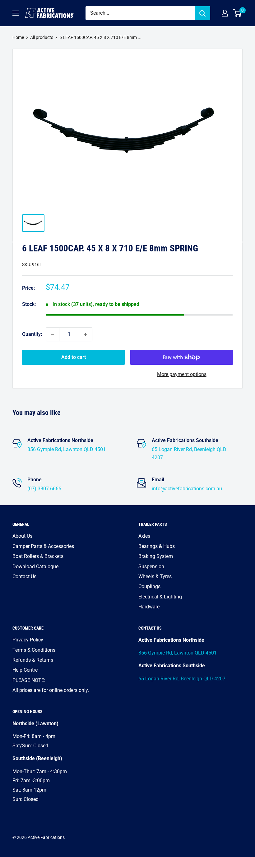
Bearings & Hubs (156, 546)
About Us (22, 536)
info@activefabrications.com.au (187, 489)
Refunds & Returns (32, 660)
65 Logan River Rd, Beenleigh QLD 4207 (181, 679)
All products (41, 37)
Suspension (151, 566)
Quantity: (32, 334)
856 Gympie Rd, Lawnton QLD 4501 (66, 449)
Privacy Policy (27, 640)
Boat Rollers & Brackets (37, 556)
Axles (144, 536)
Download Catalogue (35, 566)
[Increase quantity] (85, 334)
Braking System (155, 556)
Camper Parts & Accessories (43, 546)
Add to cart (73, 357)
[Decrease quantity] (52, 334)
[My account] (225, 13)
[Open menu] (15, 13)
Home (18, 37)
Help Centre (25, 670)
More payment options (181, 374)
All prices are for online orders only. (50, 690)
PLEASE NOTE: (28, 680)
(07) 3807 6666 (44, 489)
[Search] (202, 13)
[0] (237, 13)
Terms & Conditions (33, 650)
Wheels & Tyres (155, 576)
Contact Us (24, 576)
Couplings (149, 586)
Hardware (149, 607)
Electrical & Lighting (160, 597)
